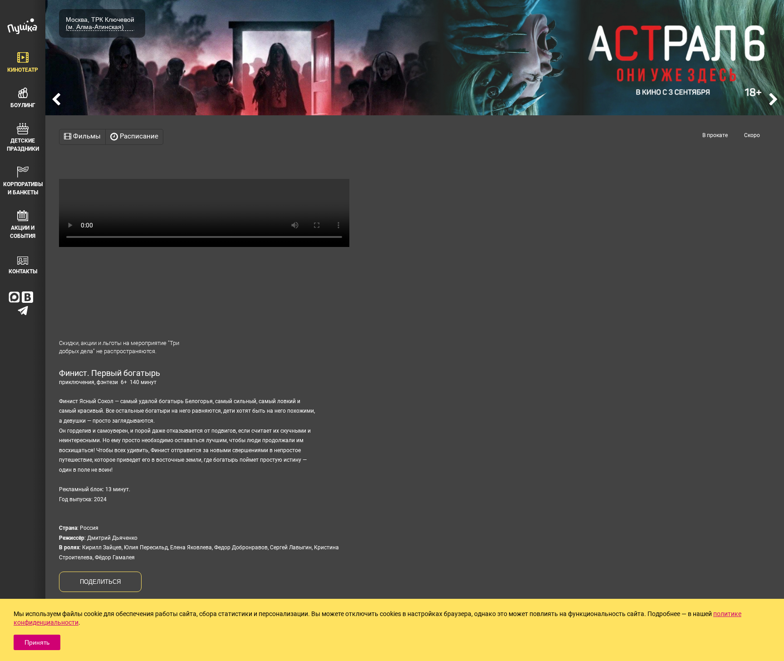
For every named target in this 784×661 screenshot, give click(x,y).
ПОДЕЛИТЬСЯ (100, 581)
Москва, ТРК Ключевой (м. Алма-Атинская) (100, 23)
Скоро (752, 135)
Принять (36, 642)
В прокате (715, 135)
